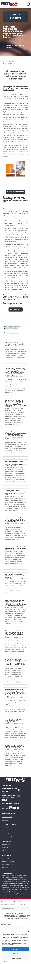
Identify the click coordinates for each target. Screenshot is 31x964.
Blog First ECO (5, 850)
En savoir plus (15, 309)
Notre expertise (5, 827)
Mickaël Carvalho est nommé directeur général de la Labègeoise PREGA (14, 720)
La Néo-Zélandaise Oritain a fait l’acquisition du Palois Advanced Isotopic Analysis (15, 548)
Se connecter (5, 867)
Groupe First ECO (6, 833)
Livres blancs (5, 847)
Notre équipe (5, 830)
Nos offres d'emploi (7, 837)
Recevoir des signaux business (15, 46)
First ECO (25, 145)
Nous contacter (5, 858)
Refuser (15, 953)
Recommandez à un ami (8, 864)
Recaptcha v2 (6, 924)
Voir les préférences (15, 958)
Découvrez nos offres (15, 192)
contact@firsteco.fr (10, 803)
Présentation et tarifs (7, 817)
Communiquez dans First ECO (9, 861)
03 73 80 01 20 (12, 797)
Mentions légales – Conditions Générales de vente (15, 961)
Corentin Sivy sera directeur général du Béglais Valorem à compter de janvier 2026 (14, 746)
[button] (28, 931)
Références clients (6, 844)
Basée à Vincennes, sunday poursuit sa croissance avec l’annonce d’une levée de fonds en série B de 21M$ (15, 520)
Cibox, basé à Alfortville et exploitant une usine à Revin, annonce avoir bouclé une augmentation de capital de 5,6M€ (14, 633)
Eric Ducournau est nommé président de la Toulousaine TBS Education (15, 576)
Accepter (15, 949)
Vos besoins (5, 820)
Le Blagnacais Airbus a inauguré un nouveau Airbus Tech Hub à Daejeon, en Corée (15, 344)
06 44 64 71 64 (6, 793)
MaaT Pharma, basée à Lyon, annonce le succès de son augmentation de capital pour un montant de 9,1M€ (15, 463)
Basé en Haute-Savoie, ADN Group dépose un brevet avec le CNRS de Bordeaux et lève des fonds (15, 493)
